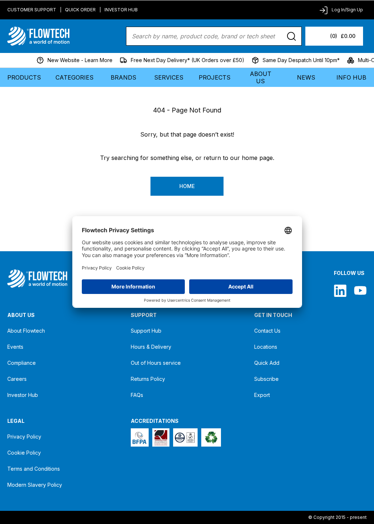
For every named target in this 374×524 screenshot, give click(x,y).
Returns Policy (148, 379)
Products (24, 77)
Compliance (21, 363)
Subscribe (266, 379)
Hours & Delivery (151, 347)
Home (187, 186)
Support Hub (146, 331)
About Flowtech (26, 331)
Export (262, 395)
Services (168, 77)
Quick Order (80, 9)
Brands (123, 77)
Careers (17, 379)
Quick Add (266, 363)
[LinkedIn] (340, 290)
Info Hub (351, 77)
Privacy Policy (24, 436)
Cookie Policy (24, 453)
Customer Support (31, 9)
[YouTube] (360, 290)
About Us (260, 77)
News (306, 77)
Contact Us (267, 331)
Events (15, 347)
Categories (75, 77)
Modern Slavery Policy (34, 485)
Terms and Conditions (33, 469)
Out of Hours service (156, 363)
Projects (214, 77)
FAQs (137, 395)
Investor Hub (121, 9)
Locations (265, 347)
